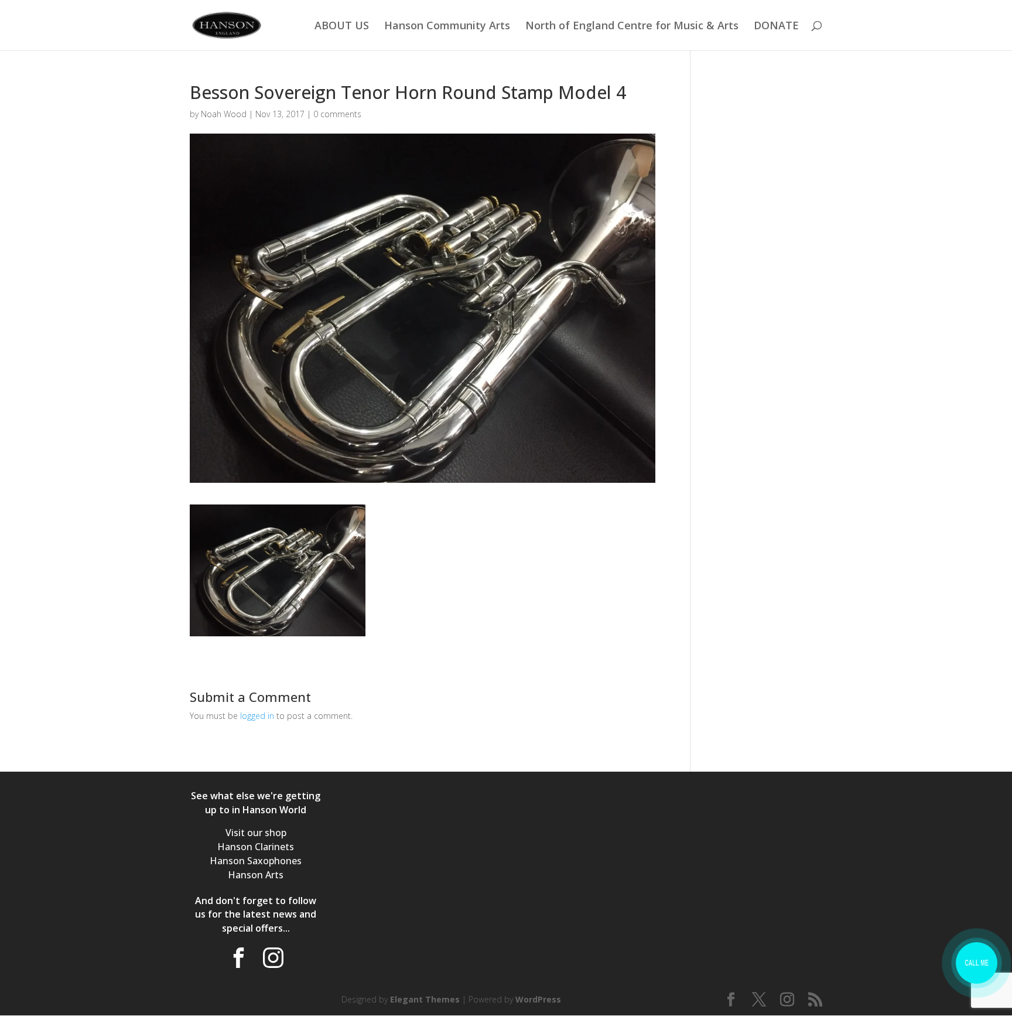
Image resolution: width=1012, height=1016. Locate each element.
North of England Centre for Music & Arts (632, 26)
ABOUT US (341, 26)
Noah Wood (224, 114)
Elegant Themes (425, 999)
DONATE (776, 26)
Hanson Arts (255, 874)
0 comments (337, 114)
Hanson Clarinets (255, 846)
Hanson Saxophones (256, 860)
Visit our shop (255, 832)
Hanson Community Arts (447, 26)
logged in (257, 715)
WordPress (538, 999)
